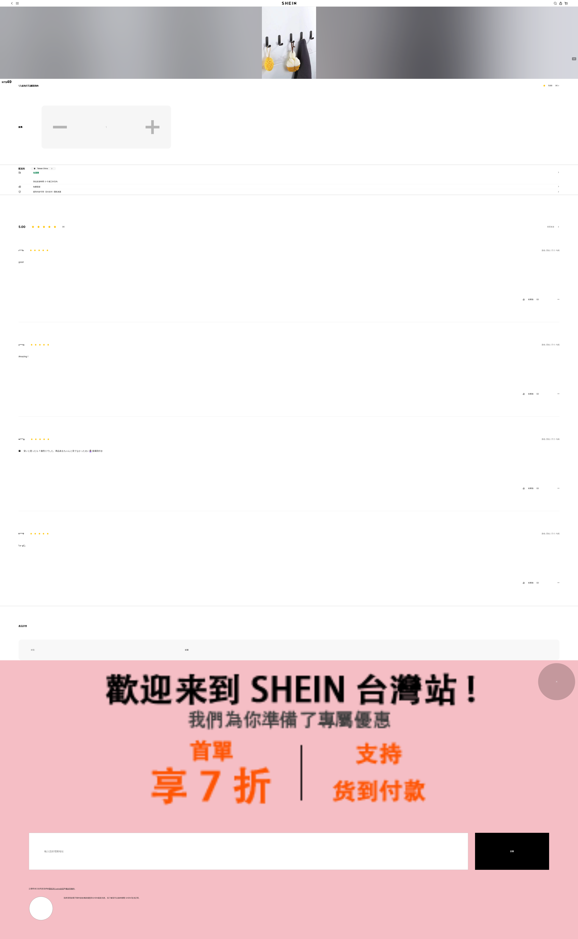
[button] (275, 566)
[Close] (558, 45)
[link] (149, 556)
